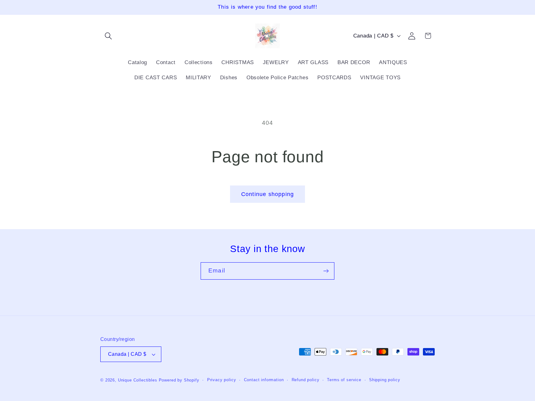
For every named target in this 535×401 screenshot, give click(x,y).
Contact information (264, 379)
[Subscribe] (326, 271)
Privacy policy (221, 379)
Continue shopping (267, 194)
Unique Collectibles (137, 380)
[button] (108, 36)
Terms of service (344, 379)
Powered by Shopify (179, 380)
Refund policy (306, 379)
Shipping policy (384, 379)
